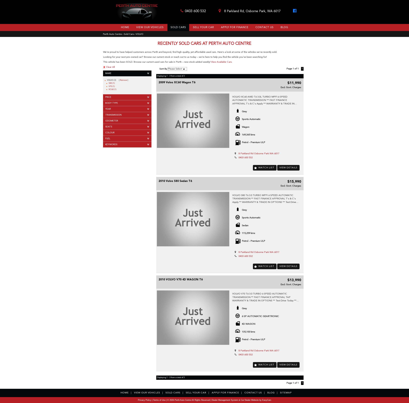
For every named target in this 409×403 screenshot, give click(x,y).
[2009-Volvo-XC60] (193, 121)
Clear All (110, 67)
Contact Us (264, 27)
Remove (123, 80)
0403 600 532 (195, 11)
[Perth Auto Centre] (136, 12)
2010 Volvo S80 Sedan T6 (175, 181)
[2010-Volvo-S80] (193, 219)
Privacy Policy (145, 400)
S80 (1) (112, 83)
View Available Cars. (221, 62)
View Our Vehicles (150, 27)
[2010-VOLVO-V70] (193, 317)
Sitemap (286, 393)
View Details (288, 168)
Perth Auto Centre (112, 34)
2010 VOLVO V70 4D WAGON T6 (181, 279)
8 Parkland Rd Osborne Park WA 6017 (259, 154)
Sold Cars (178, 27)
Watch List (266, 168)
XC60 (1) (112, 89)
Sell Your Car (203, 27)
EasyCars (266, 400)
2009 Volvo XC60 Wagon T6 (177, 82)
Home (125, 27)
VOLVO (139, 34)
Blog (284, 27)
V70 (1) (112, 86)
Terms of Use (159, 400)
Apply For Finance (234, 27)
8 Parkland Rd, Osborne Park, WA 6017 (252, 11)
